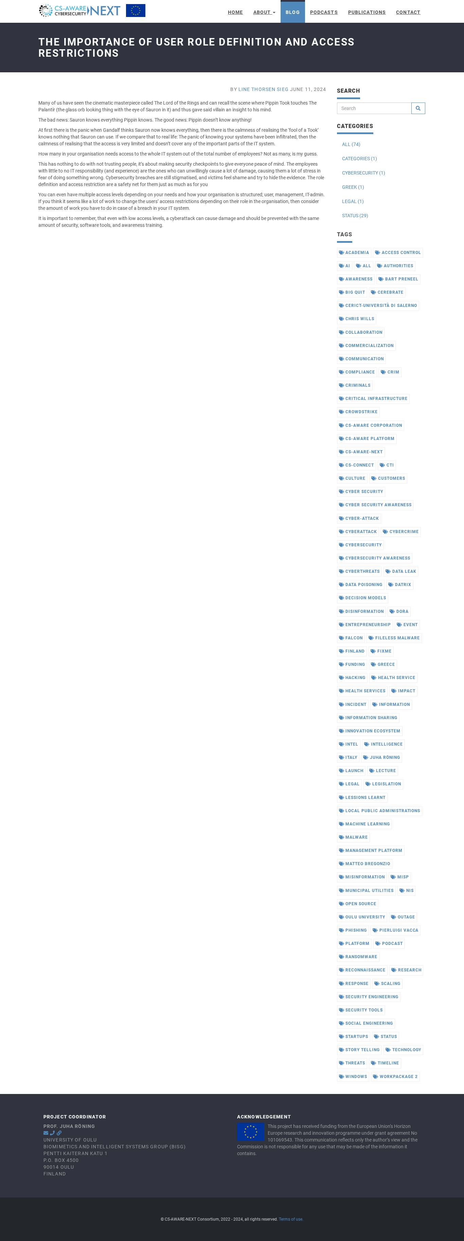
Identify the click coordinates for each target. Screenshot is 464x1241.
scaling (390, 983)
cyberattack (360, 531)
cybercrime (403, 531)
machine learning (367, 824)
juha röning (384, 757)
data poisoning (363, 584)
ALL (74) (351, 144)
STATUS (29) (355, 215)
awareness (358, 279)
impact (406, 691)
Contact (408, 12)
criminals (357, 385)
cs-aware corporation (373, 425)
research (409, 970)
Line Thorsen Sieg (263, 89)
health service (396, 677)
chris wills (359, 318)
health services (364, 691)
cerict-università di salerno (380, 305)
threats (354, 1063)
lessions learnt (364, 797)
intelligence (386, 744)
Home (235, 12)
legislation (386, 784)
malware (356, 837)
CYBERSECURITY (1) (363, 173)
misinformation (364, 877)
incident (355, 704)
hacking (354, 677)
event (410, 624)
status (388, 1036)
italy (350, 757)
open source (360, 903)
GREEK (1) (353, 187)
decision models (365, 598)
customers (391, 478)
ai (347, 265)
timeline (387, 1063)
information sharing (370, 717)
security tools (363, 1010)
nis (409, 890)
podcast (392, 943)
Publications (367, 12)
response (356, 983)
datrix (402, 584)
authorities (397, 265)
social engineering (368, 1023)
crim (392, 372)
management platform (373, 850)
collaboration (363, 332)
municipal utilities (368, 890)
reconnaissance (364, 970)
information (394, 704)
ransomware (360, 956)
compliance (359, 372)
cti (389, 465)
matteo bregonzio (367, 863)
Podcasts (324, 12)
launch (353, 770)
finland (354, 651)
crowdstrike (361, 411)
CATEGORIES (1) (359, 158)
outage (405, 917)
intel (351, 744)
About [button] (262, 12)
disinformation (363, 611)
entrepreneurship (367, 624)
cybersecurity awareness (377, 558)
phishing (355, 930)
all (366, 265)
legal (352, 784)
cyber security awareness (377, 505)
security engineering (371, 996)
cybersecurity (362, 545)
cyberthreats (361, 571)
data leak (403, 571)
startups (356, 1036)
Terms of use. (291, 1219)
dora (402, 611)
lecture (385, 770)
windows (355, 1076)
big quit (354, 292)
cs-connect (359, 465)
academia (356, 252)
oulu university (364, 917)
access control (400, 252)
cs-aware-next (363, 452)
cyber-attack (361, 518)
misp (402, 877)
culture (354, 478)
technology (406, 1049)
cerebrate (390, 292)
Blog (293, 12)
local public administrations (382, 810)
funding (354, 664)
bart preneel (401, 279)
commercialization (368, 345)
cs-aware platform (369, 438)
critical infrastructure (375, 398)
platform (357, 943)
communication (363, 359)
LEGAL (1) (353, 201)
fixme (384, 651)
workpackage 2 (397, 1076)
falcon (353, 638)
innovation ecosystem (372, 731)
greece (385, 664)
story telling (361, 1049)
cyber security (363, 491)
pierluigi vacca (398, 930)
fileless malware (397, 638)
